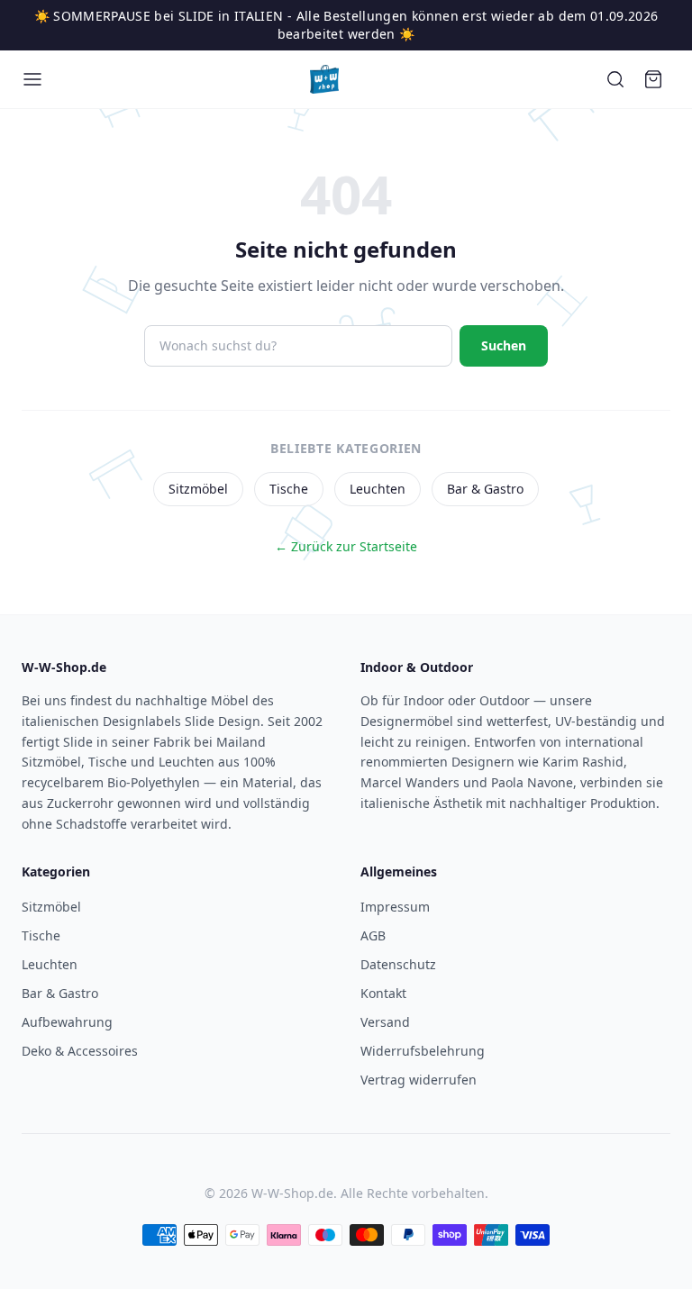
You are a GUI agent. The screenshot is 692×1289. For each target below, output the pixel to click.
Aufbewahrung (67, 1021)
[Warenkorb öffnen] (653, 79)
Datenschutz (398, 964)
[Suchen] (615, 79)
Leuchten (377, 488)
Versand (385, 1021)
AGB (373, 935)
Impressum (395, 906)
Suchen (503, 345)
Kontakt (383, 993)
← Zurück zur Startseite (346, 546)
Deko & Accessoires (80, 1050)
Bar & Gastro (485, 488)
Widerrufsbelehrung (422, 1050)
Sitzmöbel (198, 488)
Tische (288, 488)
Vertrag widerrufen (418, 1079)
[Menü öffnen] (32, 79)
